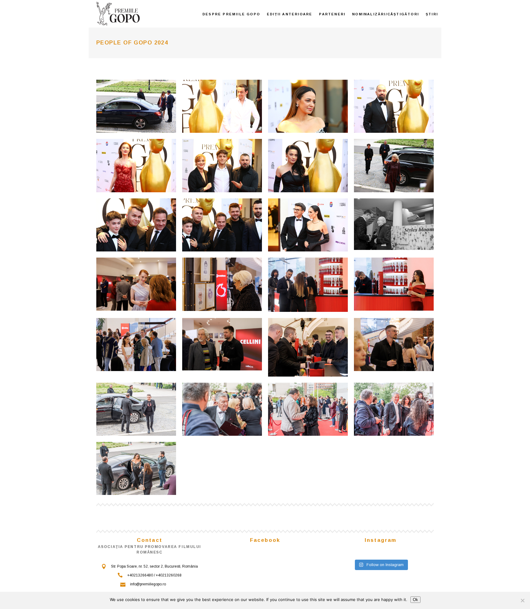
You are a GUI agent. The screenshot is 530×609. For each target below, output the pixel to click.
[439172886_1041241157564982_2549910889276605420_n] (222, 284)
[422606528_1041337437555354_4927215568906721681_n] (136, 165)
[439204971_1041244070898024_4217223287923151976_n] (136, 284)
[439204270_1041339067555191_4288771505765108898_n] (308, 165)
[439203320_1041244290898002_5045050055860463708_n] (308, 347)
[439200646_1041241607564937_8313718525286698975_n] (308, 285)
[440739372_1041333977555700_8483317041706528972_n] (136, 106)
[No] (522, 600)
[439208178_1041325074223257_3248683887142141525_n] (394, 409)
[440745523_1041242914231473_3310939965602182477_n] (394, 284)
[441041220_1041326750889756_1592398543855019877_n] (222, 409)
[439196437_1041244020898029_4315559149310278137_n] (222, 344)
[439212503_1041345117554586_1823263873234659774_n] (308, 224)
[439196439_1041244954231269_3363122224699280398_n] (394, 344)
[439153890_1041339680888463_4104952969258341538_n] (394, 165)
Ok (415, 599)
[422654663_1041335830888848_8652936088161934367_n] (222, 106)
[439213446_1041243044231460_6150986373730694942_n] (136, 344)
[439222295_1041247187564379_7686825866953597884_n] (394, 224)
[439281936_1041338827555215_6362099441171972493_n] (222, 165)
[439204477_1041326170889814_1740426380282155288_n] (136, 409)
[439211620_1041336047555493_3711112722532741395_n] (308, 106)
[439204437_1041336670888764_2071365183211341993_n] (394, 106)
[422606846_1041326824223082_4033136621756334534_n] (308, 409)
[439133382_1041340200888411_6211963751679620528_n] (222, 224)
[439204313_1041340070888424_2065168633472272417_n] (136, 224)
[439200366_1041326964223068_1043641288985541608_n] (136, 468)
